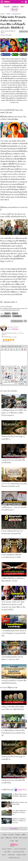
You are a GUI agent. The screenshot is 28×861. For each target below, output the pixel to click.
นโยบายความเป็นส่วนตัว (20, 849)
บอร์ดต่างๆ (15, 6)
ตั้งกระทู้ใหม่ (14, 828)
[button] (2, 349)
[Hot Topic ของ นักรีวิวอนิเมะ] (3, 331)
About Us (4, 854)
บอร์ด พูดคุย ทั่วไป (16, 13)
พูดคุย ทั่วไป (22, 790)
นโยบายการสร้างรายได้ (18, 851)
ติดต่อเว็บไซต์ (11, 854)
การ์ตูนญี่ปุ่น (16, 316)
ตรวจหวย (11, 834)
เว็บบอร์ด (6, 6)
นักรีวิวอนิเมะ (9, 35)
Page (16, 840)
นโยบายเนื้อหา (7, 851)
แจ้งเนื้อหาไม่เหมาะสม (14, 857)
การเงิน (12, 840)
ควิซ (20, 837)
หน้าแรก (2, 13)
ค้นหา (22, 6)
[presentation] (2, 349)
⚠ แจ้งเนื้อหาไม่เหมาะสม (16, 321)
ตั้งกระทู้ (14, 9)
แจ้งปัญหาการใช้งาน (21, 854)
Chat (2, 837)
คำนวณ (25, 837)
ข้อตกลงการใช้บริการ (7, 849)
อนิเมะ (14, 313)
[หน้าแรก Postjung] (7, 1)
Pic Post (15, 837)
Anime (7, 313)
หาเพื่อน (23, 834)
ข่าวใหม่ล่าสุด (5, 316)
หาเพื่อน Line (8, 837)
